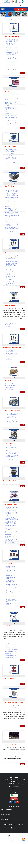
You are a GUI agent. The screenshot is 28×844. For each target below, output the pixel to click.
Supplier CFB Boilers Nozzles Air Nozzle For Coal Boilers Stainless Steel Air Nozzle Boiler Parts (12, 53)
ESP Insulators (8, 563)
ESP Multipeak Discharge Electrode (11, 284)
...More (22, 72)
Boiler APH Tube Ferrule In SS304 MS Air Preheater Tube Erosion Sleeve (12, 45)
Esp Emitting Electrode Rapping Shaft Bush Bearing (11, 529)
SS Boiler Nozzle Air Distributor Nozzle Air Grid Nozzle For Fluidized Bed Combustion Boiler (11, 194)
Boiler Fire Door (8, 326)
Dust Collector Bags (9, 389)
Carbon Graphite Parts (10, 481)
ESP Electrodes (8, 253)
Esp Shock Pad (8, 96)
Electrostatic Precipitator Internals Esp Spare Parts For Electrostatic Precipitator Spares (11, 102)
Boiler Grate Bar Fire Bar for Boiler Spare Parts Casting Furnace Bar (11, 417)
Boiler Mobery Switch (10, 64)
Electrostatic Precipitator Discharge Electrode (11, 98)
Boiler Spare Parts (9, 305)
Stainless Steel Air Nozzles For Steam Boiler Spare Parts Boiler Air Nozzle (11, 228)
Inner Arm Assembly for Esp (10, 115)
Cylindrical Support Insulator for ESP (11, 588)
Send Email (20, 9)
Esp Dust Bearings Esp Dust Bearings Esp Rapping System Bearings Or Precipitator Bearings (11, 518)
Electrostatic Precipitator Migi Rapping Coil (10, 526)
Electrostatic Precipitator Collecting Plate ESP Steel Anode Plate (11, 273)
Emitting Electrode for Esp (12, 347)
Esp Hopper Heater (8, 653)
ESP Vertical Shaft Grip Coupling (11, 94)
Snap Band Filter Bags (9, 387)
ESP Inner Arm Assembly (10, 542)
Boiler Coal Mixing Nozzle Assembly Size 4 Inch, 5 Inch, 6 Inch (12, 59)
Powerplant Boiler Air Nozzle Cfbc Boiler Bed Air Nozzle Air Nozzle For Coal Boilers (11, 224)
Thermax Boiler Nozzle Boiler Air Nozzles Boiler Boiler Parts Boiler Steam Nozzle (11, 199)
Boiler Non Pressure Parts (11, 36)
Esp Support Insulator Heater (10, 651)
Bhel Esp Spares (8, 678)
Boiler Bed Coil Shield (10, 62)
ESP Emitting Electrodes (10, 279)
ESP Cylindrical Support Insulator (10, 593)
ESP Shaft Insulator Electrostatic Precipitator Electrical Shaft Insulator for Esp (12, 571)
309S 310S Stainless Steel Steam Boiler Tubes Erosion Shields (11, 49)
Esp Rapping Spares (10, 504)
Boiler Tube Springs (9, 66)
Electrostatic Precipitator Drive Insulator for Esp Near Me (11, 567)
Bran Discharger (9, 165)
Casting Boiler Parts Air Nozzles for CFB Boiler (11, 205)
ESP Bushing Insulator (10, 591)
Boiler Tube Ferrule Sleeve (10, 459)
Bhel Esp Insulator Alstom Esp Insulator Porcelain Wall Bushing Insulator (12, 581)
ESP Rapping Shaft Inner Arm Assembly (10, 536)
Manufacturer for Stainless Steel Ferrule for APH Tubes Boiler (11, 446)
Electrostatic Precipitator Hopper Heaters (11, 644)
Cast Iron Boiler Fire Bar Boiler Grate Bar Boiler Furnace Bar (12, 414)
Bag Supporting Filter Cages (13, 702)
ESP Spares (7, 91)
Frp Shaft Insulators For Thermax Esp (10, 577)
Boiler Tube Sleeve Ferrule (11, 70)
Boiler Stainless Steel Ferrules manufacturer (10, 324)
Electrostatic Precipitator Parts (10, 121)
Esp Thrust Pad (8, 105)
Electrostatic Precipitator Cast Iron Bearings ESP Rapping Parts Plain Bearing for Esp (11, 514)
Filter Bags (7, 380)
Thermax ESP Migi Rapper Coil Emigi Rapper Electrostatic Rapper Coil (11, 124)
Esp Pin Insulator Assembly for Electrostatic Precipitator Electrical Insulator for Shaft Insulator (12, 599)
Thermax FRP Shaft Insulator (11, 596)
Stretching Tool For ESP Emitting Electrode (11, 118)
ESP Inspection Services (11, 744)
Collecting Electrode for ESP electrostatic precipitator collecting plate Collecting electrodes (11, 265)
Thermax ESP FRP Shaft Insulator (10, 604)
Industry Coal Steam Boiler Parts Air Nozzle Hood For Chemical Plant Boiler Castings (11, 209)
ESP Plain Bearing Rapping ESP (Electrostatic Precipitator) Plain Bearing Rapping (11, 533)
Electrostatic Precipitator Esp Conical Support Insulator (11, 585)
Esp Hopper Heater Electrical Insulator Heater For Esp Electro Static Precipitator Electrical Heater (11, 648)
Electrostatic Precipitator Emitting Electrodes (10, 351)
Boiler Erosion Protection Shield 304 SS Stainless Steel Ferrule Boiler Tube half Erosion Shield (12, 40)
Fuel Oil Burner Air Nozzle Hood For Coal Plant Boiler (11, 213)
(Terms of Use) (17, 837)
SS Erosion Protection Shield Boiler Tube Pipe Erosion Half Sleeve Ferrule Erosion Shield (12, 456)
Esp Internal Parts (8, 113)
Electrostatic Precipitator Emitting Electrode (10, 276)
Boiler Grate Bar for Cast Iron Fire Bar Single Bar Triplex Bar (12, 421)
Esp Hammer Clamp (9, 111)
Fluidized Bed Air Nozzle (10, 231)
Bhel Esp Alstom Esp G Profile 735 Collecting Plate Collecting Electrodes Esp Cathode (12, 257)
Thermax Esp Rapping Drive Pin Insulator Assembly (11, 574)
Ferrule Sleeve (8, 443)
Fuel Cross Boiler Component (12, 68)
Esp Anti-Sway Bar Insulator (10, 510)
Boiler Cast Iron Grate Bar (11, 410)
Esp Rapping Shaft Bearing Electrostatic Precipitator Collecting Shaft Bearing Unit (11, 108)
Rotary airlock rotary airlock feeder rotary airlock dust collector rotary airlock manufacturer (11, 159)
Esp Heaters (8, 626)
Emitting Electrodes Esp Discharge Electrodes (10, 269)
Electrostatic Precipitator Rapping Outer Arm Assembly (11, 508)
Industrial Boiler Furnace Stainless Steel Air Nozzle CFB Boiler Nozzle (11, 220)
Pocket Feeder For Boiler (10, 163)
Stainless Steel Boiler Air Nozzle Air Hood (11, 202)
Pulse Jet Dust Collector (9, 383)
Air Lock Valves (9, 155)
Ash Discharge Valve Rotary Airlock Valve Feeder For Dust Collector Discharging (12, 150)
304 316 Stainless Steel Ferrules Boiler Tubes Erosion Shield (11, 453)
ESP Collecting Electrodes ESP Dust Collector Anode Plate (12, 260)
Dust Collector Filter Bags (10, 385)
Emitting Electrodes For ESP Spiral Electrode (11, 358)
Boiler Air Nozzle (9, 186)
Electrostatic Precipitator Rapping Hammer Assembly (11, 540)
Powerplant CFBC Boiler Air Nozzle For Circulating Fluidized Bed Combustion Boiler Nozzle (11, 190)
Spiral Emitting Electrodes (11, 281)
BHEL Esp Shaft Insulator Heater (11, 655)
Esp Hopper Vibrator (9, 657)
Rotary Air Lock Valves (10, 153)
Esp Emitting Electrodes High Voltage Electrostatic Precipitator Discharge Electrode (12, 355)
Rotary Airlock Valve (10, 146)
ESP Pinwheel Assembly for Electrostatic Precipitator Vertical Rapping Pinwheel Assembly (11, 522)
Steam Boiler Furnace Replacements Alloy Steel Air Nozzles (12, 216)
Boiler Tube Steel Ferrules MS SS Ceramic (11, 449)
